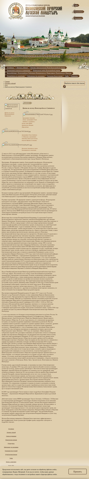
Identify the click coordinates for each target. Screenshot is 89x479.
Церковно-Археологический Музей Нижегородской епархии (47, 67)
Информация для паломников (36, 76)
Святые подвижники (11, 436)
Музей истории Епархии (11, 454)
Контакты (74, 76)
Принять (77, 471)
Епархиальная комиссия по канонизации (18, 70)
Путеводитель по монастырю (16, 76)
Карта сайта (11, 465)
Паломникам (78, 18)
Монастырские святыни (11, 440)
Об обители (10, 67)
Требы (76, 5)
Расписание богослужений (11, 451)
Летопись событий (22, 67)
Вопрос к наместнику (11, 462)
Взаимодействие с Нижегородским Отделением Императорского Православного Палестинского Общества (39, 73)
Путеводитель (78, 11)
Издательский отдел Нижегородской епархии (46, 70)
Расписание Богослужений (55, 76)
